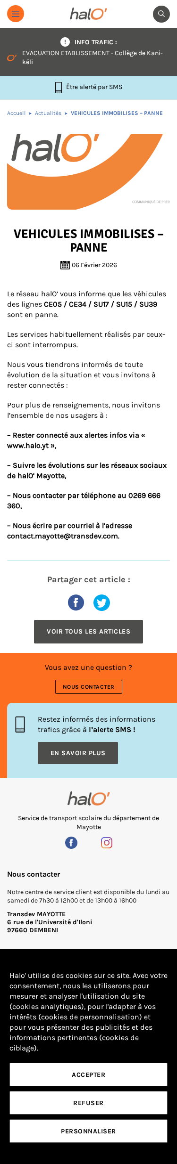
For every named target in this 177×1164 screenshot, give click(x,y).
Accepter (88, 1075)
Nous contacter (89, 687)
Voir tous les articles (88, 631)
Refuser (88, 1103)
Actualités (48, 113)
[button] (15, 13)
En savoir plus (78, 753)
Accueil (16, 113)
